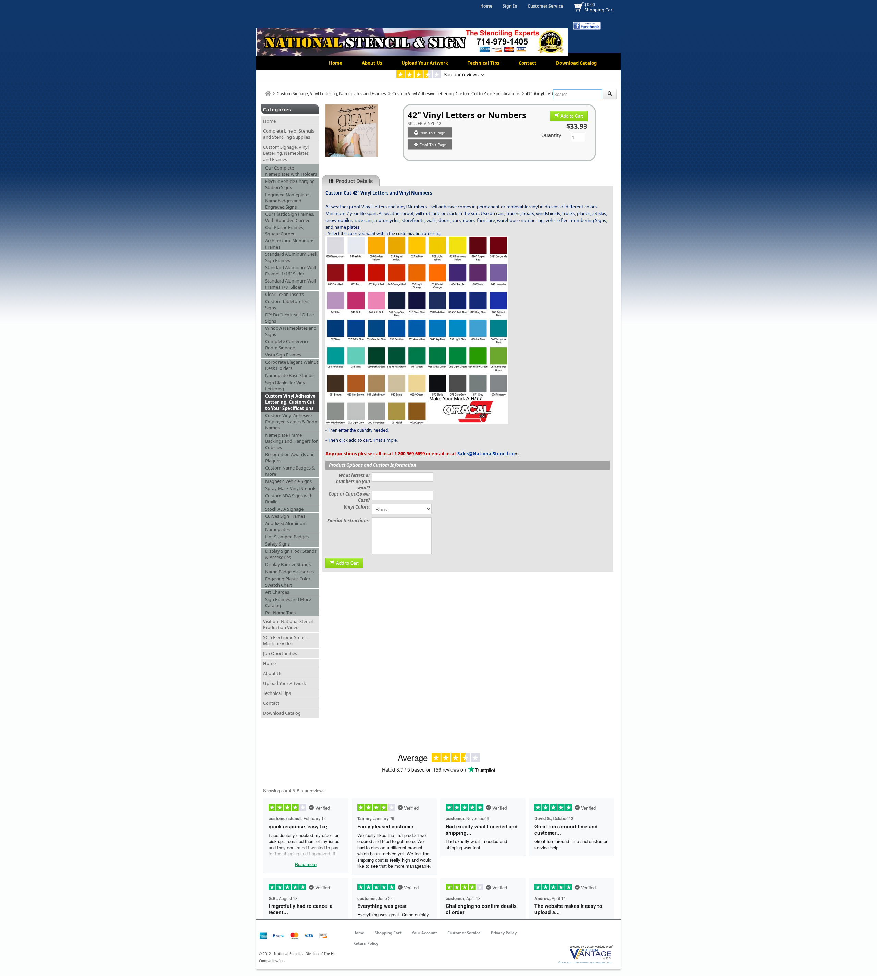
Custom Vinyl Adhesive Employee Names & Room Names (292, 421)
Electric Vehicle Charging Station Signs (290, 184)
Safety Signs (277, 544)
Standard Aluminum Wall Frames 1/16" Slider (290, 270)
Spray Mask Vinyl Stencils (290, 488)
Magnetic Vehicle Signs (288, 481)
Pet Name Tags (280, 613)
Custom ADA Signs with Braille (289, 498)
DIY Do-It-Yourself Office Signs (289, 318)
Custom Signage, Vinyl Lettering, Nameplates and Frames (331, 94)
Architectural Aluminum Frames (289, 244)
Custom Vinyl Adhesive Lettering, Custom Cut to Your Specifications (456, 94)
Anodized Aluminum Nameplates (286, 526)
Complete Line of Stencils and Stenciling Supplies (288, 134)
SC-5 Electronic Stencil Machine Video (285, 640)
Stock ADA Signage (284, 509)
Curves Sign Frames (285, 516)
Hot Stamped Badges (287, 537)
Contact (527, 63)
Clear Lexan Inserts (284, 294)
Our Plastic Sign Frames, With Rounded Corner (289, 217)
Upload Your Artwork (425, 63)
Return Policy (365, 943)
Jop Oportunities (280, 653)
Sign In (510, 6)
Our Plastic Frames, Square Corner (284, 230)
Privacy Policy (504, 932)
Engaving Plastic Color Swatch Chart (287, 582)
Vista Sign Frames (283, 355)
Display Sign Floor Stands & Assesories (291, 554)
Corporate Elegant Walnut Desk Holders (291, 365)
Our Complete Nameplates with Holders (291, 171)
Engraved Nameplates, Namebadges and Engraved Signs (288, 200)
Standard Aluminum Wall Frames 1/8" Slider (290, 284)
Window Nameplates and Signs (291, 331)
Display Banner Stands (288, 564)
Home (486, 6)
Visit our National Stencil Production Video (288, 624)
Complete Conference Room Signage (287, 344)
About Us (372, 63)
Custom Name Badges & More (290, 471)
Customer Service (545, 6)
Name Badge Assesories (289, 571)
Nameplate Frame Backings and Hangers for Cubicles (291, 441)
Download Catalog (576, 63)
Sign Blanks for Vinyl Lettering (285, 385)
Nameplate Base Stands (289, 375)
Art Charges (277, 592)
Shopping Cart (599, 10)
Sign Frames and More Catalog (288, 602)
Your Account (424, 932)
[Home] (268, 94)
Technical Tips (483, 63)
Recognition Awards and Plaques (290, 457)
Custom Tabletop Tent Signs (287, 304)
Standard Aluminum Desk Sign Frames (291, 257)
